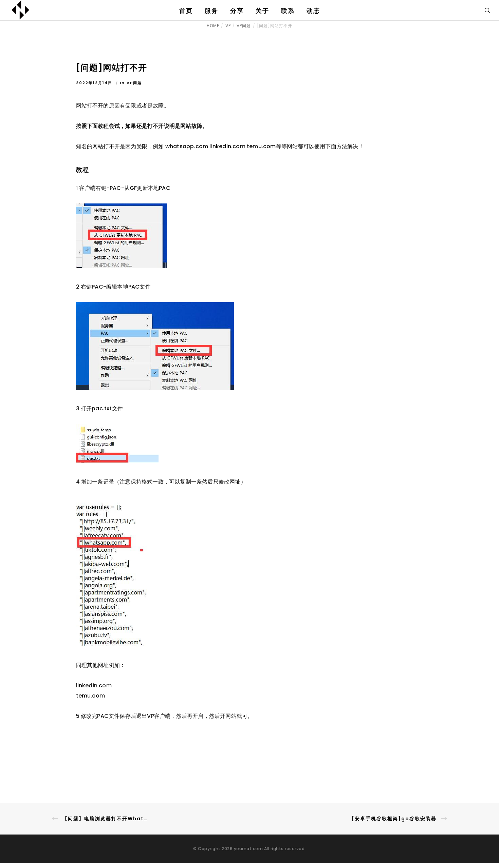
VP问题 (134, 82)
